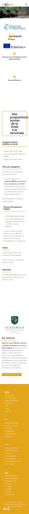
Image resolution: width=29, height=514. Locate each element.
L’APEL (7, 406)
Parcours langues (10, 464)
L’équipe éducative (10, 431)
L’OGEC (7, 408)
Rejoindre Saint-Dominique (12, 400)
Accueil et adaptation (11, 456)
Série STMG (8, 491)
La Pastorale (8, 411)
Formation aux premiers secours (13, 461)
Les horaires (8, 428)
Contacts (9, 502)
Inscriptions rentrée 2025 (11, 425)
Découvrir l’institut (10, 395)
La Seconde (8, 483)
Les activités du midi (10, 458)
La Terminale (9, 486)
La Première (8, 489)
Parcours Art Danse (10, 494)
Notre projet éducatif (10, 398)
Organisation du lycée (11, 481)
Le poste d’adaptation (11, 433)
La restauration (9, 403)
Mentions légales (17, 502)
